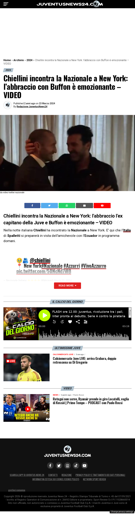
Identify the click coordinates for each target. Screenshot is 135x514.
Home (7, 60)
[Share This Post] (67, 205)
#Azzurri (72, 265)
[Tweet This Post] (50, 205)
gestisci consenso (16, 490)
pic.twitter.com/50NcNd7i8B (43, 271)
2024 (29, 60)
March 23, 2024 (63, 280)
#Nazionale (51, 265)
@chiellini (40, 260)
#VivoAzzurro (93, 265)
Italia (127, 230)
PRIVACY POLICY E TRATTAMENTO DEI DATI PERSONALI (100, 475)
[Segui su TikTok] (76, 465)
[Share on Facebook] (32, 205)
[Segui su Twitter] (59, 465)
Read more (66, 285)
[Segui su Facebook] (50, 465)
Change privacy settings (122, 512)
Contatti (53, 475)
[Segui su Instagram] (67, 465)
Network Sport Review (94, 479)
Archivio (19, 60)
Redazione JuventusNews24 (32, 106)
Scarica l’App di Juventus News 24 (27, 475)
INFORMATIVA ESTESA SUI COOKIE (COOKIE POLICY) (55, 479)
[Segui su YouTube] (84, 465)
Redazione (67, 475)
